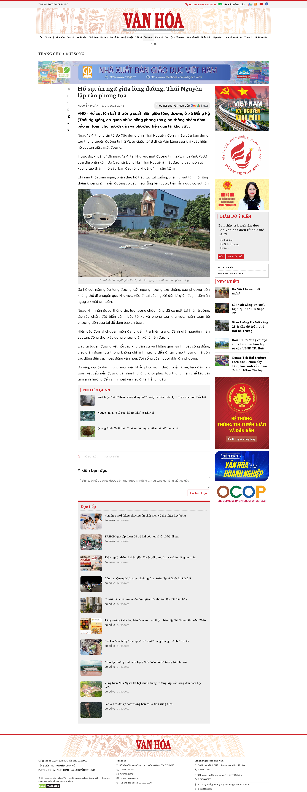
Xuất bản (82, 37)
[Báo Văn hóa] (153, 20)
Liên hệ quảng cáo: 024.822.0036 (136, 782)
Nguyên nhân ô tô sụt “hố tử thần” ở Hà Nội (126, 412)
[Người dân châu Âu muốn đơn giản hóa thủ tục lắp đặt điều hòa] (91, 605)
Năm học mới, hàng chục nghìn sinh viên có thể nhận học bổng (145, 515)
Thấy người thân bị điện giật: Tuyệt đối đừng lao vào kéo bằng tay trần (150, 557)
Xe (241, 37)
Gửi (221, 256)
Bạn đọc (217, 37)
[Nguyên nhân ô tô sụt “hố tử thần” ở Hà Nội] (87, 416)
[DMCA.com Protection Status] (49, 786)
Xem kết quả (235, 256)
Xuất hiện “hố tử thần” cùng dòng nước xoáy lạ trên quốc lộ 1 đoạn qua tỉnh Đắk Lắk (152, 397)
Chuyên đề (193, 37)
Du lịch (104, 37)
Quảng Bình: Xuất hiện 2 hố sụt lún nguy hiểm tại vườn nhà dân (138, 428)
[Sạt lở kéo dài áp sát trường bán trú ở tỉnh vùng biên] (91, 710)
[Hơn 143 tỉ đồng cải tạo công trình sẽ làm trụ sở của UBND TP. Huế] (222, 343)
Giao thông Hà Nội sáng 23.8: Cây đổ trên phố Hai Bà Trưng (250, 326)
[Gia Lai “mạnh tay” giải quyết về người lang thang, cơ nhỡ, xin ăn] (91, 647)
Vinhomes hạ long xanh (230, 273)
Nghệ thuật (127, 37)
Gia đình (114, 37)
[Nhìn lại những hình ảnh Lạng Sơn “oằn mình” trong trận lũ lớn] (91, 668)
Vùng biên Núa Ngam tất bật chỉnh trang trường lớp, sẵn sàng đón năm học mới (153, 685)
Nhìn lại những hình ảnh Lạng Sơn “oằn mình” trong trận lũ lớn (146, 662)
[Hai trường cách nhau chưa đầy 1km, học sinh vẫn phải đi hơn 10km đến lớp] (222, 360)
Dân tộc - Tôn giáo (175, 37)
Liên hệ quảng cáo (233, 4)
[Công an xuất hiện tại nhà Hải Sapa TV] (222, 308)
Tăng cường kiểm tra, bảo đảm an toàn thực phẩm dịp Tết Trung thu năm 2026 (155, 620)
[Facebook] (69, 89)
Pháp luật (206, 37)
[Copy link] (69, 109)
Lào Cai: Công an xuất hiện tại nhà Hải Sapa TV (248, 309)
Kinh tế (159, 37)
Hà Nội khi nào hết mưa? (246, 291)
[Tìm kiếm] (151, 44)
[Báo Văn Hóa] (153, 744)
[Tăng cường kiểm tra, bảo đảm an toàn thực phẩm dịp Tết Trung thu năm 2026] (91, 626)
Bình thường (231, 244)
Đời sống (148, 37)
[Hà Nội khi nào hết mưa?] (222, 292)
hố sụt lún (91, 456)
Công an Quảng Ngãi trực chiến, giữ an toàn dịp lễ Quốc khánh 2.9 (148, 578)
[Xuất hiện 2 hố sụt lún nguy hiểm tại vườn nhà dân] (87, 431)
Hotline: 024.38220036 (202, 4)
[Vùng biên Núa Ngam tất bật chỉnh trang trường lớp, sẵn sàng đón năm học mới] (91, 689)
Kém (226, 248)
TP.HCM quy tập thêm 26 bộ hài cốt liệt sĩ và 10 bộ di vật (142, 536)
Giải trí (138, 37)
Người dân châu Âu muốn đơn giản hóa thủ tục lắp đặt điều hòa (146, 599)
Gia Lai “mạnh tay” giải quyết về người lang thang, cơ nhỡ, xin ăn (147, 641)
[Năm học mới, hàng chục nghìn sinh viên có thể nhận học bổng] (91, 521)
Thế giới (248, 37)
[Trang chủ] (41, 37)
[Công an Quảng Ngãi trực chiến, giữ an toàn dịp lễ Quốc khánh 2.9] (91, 584)
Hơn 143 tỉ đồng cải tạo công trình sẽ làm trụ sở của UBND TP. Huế (249, 344)
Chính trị (49, 37)
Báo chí (71, 37)
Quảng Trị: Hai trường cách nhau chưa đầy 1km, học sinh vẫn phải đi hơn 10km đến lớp (249, 363)
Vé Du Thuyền (225, 267)
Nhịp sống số (231, 37)
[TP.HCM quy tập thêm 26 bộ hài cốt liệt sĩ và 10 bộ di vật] (91, 542)
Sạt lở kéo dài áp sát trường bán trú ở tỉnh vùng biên (139, 704)
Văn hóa (60, 37)
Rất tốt (228, 240)
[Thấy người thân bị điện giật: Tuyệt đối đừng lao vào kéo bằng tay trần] (91, 563)
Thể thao (93, 37)
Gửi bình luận (198, 493)
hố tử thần (111, 456)
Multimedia (261, 37)
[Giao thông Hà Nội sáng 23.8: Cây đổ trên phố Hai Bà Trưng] (222, 325)
